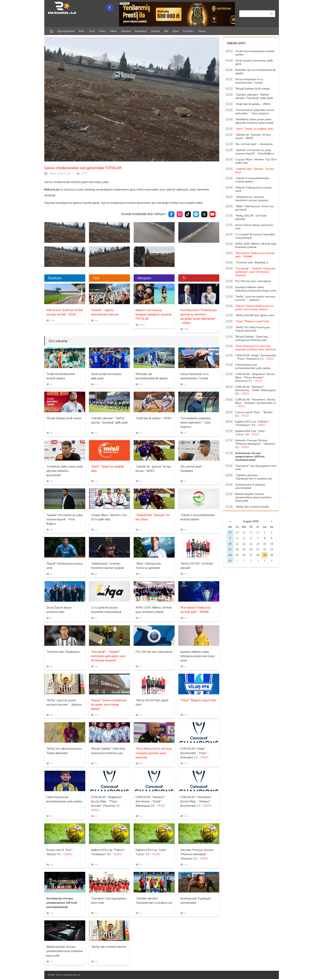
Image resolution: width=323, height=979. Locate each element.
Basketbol (141, 31)
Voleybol (126, 31)
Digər (176, 31)
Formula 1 (188, 31)
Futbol (113, 31)
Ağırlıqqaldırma (66, 31)
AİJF (166, 31)
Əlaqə (202, 31)
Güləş (102, 31)
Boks (82, 31)
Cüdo (92, 31)
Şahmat (155, 31)
